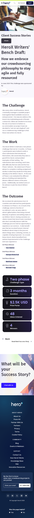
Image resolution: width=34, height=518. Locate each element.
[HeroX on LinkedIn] (21, 495)
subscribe (25, 485)
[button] (2, 3)
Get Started (21, 3)
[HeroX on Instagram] (8, 495)
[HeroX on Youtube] (26, 495)
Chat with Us (8, 385)
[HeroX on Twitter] (17, 495)
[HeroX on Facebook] (12, 495)
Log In (30, 3)
